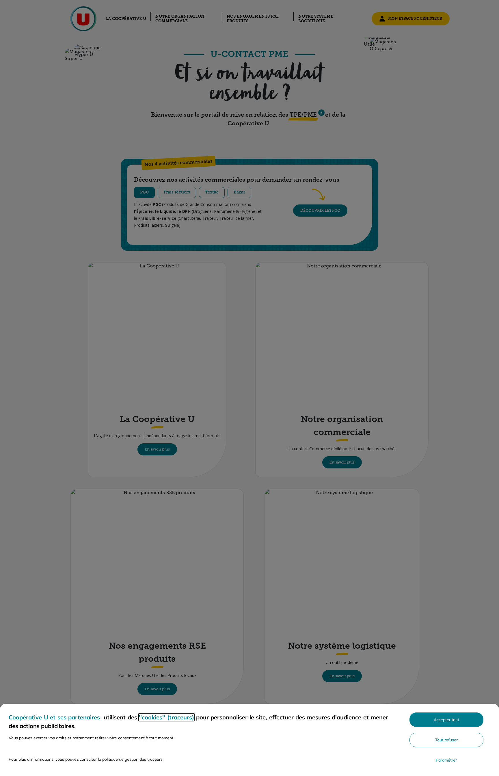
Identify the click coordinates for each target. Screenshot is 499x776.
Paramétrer (446, 760)
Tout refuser (446, 739)
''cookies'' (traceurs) (166, 717)
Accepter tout (446, 719)
